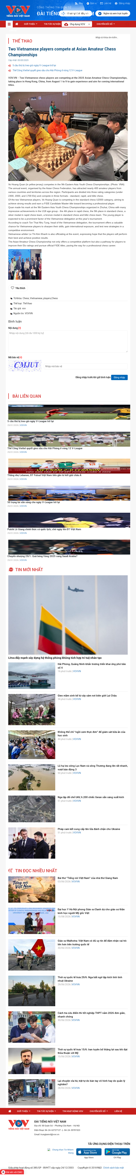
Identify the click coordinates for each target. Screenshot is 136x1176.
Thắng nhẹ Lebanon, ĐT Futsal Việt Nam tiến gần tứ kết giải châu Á (44, 475)
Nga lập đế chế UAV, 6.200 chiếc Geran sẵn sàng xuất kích (91, 797)
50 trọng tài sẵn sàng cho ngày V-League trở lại (33, 502)
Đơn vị (93, 3)
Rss (81, 3)
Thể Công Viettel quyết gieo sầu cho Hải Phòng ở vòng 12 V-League (47, 70)
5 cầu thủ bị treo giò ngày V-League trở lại (34, 65)
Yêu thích (20, 288)
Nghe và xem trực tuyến (115, 13)
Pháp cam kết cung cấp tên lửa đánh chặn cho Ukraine (89, 829)
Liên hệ (107, 3)
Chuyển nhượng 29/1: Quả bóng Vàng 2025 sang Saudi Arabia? (42, 556)
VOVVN (23, 425)
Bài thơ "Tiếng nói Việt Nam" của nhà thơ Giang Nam (88, 878)
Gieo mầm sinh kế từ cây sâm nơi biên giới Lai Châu (87, 695)
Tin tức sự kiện (54, 25)
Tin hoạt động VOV (73, 1111)
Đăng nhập (124, 3)
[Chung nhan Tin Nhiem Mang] (60, 1151)
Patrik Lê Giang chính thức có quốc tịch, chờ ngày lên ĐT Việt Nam (44, 529)
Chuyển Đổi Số (106, 25)
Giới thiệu (31, 25)
